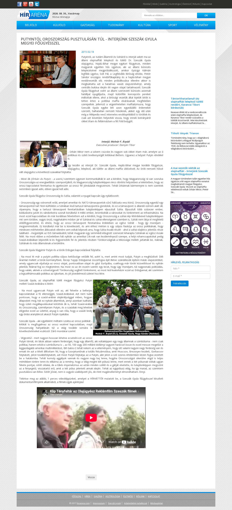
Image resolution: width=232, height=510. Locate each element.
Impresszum (99, 503)
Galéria (163, 4)
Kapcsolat (207, 4)
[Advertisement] (190, 67)
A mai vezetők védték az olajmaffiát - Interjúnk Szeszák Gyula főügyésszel (189, 171)
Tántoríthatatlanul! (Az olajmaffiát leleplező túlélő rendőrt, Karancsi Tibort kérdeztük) (187, 103)
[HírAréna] (33, 14)
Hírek (155, 4)
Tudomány (116, 25)
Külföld (59, 25)
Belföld (31, 25)
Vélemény (201, 25)
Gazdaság (88, 25)
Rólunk (196, 4)
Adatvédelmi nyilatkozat (135, 503)
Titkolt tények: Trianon (185, 133)
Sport (172, 25)
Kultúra (144, 25)
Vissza (91, 477)
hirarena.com (83, 503)
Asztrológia (175, 4)
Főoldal (146, 4)
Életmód (187, 4)
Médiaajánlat (156, 503)
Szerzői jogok (114, 503)
